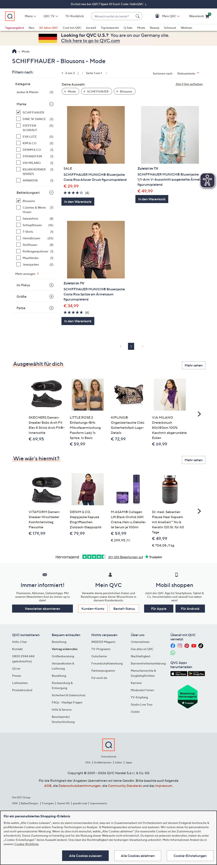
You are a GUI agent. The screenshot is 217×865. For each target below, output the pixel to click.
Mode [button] (71, 91)
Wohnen (186, 27)
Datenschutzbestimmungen (79, 785)
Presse (16, 675)
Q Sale (128, 27)
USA (87, 762)
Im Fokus (23, 285)
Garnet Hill (63, 803)
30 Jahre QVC (48, 27)
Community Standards (125, 785)
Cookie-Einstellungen (190, 856)
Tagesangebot (14, 27)
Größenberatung (63, 656)
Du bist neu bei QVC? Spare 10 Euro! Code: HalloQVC (107, 4)
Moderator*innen (142, 690)
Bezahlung (59, 675)
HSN (15, 803)
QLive (16, 668)
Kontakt (17, 649)
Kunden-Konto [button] (92, 608)
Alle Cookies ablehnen (138, 856)
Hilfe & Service (62, 709)
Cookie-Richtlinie (26, 844)
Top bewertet (110, 27)
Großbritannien (102, 762)
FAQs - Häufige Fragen (67, 702)
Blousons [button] (125, 91)
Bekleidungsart (28, 192)
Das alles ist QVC (142, 649)
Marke (21, 104)
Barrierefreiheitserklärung (148, 663)
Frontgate (48, 803)
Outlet (135, 711)
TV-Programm (100, 649)
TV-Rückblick (74, 16)
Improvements (98, 803)
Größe (21, 296)
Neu (31, 27)
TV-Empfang (139, 697)
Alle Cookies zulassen (85, 856)
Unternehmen (140, 642)
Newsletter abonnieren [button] (42, 608)
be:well (91, 27)
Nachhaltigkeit (140, 656)
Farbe (21, 308)
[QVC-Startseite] (14, 51)
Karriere (136, 683)
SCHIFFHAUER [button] (97, 91)
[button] (163, 16)
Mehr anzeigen (25, 273)
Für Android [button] (190, 608)
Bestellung (59, 642)
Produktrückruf (22, 690)
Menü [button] (29, 16)
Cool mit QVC (72, 27)
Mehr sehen (194, 365)
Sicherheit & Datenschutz (69, 695)
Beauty (154, 27)
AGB (47, 785)
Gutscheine (99, 656)
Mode (141, 27)
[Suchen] (138, 16)
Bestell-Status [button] (124, 608)
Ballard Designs (30, 803)
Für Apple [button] (158, 608)
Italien (118, 762)
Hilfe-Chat (19, 642)
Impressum (163, 785)
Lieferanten (20, 683)
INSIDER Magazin (103, 642)
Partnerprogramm (103, 670)
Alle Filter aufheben (189, 84)
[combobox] (112, 16)
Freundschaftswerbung (107, 663)
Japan (128, 762)
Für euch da (99, 678)
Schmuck (170, 27)
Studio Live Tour (142, 704)
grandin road (80, 803)
